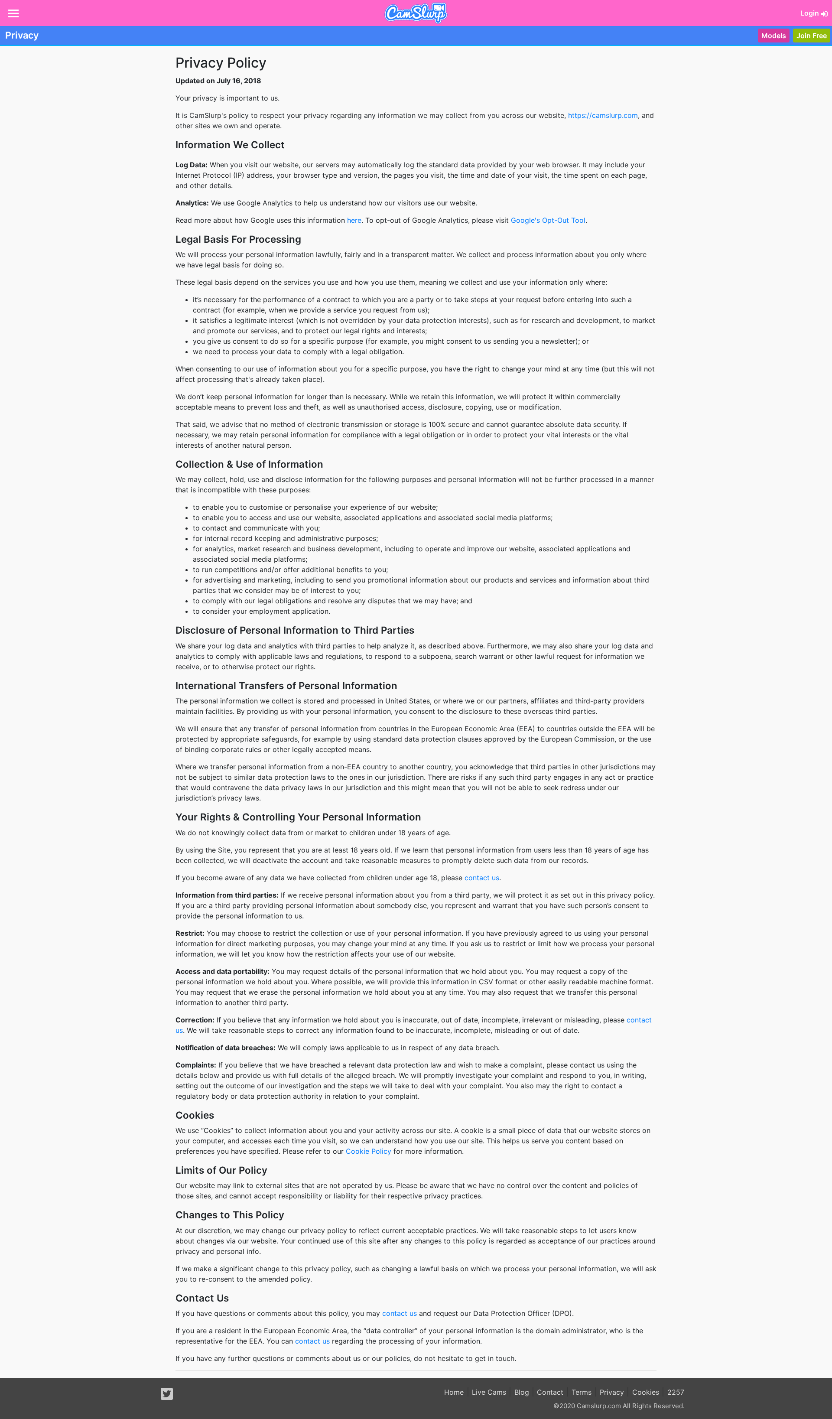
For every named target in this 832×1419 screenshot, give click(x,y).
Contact (550, 1392)
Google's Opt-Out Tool (548, 220)
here (354, 220)
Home (454, 1392)
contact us (482, 877)
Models (773, 35)
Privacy (612, 1392)
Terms (582, 1392)
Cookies (645, 1392)
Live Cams (489, 1392)
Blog (521, 1392)
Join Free (811, 35)
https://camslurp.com (603, 115)
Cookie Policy (368, 1151)
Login (810, 13)
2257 (675, 1392)
